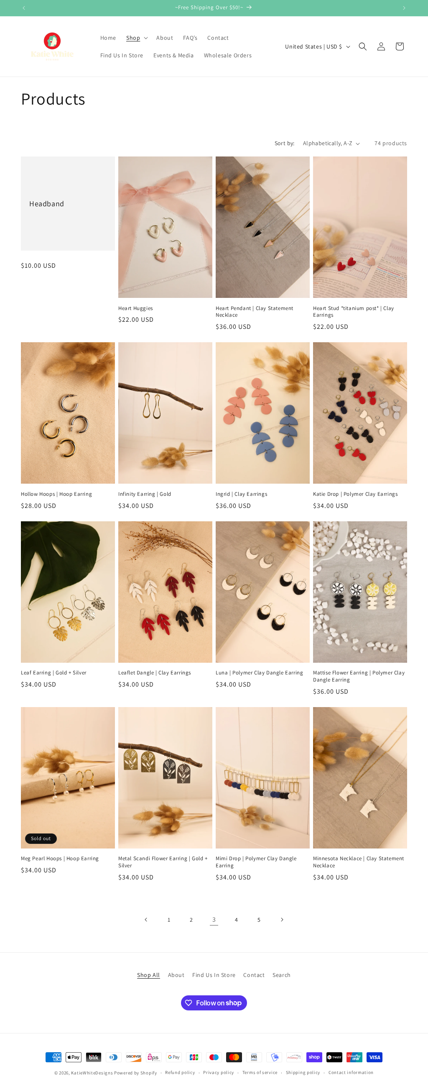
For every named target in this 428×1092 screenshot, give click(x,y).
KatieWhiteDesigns (92, 1073)
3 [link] (214, 919)
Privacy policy (218, 1072)
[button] (136, 37)
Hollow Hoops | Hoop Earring (56, 494)
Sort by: (285, 143)
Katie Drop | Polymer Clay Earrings (355, 494)
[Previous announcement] (24, 8)
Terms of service (260, 1072)
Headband (46, 203)
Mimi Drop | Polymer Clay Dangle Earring (256, 862)
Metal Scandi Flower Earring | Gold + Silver (163, 862)
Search (282, 975)
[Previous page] (146, 919)
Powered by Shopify (135, 1073)
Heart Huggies (135, 308)
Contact (254, 975)
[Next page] (282, 919)
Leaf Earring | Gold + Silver (54, 672)
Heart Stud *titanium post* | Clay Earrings (353, 312)
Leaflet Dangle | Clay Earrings (154, 672)
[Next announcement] (404, 8)
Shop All (148, 975)
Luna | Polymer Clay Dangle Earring (259, 672)
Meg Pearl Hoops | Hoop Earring (60, 858)
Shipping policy (303, 1072)
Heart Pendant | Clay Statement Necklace (254, 312)
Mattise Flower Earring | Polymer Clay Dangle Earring (359, 676)
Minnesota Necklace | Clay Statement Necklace (358, 862)
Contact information (351, 1072)
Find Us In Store (214, 975)
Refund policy (180, 1072)
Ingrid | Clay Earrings (241, 494)
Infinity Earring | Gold (144, 494)
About (176, 975)
